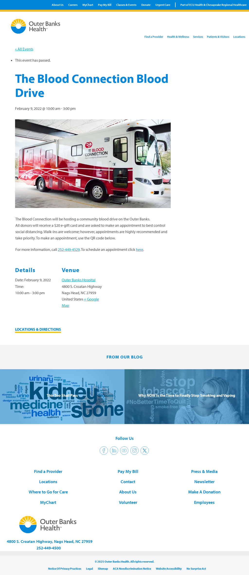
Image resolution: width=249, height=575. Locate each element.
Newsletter (204, 481)
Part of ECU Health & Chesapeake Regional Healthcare (213, 5)
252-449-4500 (48, 547)
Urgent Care (162, 5)
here (139, 249)
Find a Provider (153, 36)
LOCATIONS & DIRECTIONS (38, 329)
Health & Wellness (178, 36)
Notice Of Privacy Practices (64, 568)
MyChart (87, 5)
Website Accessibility (169, 568)
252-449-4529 (69, 249)
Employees (204, 502)
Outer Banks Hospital (79, 279)
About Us (57, 5)
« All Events (24, 49)
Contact (128, 481)
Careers (73, 5)
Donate (146, 5)
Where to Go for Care (48, 492)
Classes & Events (126, 5)
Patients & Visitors (218, 36)
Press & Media (204, 471)
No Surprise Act (196, 568)
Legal (89, 568)
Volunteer (128, 502)
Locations (239, 36)
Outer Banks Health (35, 26)
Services (198, 36)
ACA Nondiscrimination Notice (132, 568)
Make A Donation (204, 492)
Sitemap (103, 568)
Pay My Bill (104, 5)
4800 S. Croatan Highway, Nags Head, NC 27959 (49, 541)
